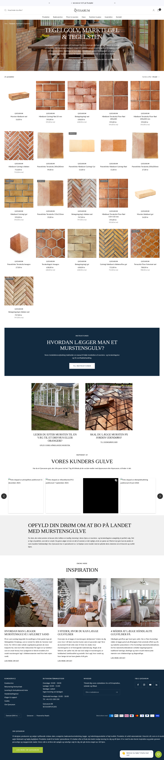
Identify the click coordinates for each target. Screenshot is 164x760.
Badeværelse (58, 17)
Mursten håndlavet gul (145, 214)
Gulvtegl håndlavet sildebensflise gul (113, 264)
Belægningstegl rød (82, 116)
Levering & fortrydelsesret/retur (16, 690)
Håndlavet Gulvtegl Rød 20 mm (50, 116)
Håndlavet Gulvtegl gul (18, 214)
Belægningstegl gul (82, 264)
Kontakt (119, 17)
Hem (6, 23)
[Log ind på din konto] (154, 10)
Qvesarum (19, 113)
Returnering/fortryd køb (13, 687)
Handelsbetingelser (11, 694)
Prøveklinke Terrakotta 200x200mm (145, 167)
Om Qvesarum (9, 704)
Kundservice (8, 683)
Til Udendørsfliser (109, 442)
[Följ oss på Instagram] (144, 685)
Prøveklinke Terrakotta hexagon (18, 264)
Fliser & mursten (72, 17)
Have (84, 17)
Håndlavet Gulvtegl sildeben (19, 167)
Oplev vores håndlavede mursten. (55, 445)
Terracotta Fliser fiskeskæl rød (145, 264)
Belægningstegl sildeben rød (82, 214)
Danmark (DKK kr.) (12, 715)
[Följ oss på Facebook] (138, 685)
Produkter (46, 17)
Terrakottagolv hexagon (50, 264)
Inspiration (108, 17)
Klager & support (10, 697)
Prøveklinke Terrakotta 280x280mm (50, 167)
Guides (7, 701)
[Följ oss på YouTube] (150, 685)
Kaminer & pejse (95, 17)
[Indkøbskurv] (158, 10)
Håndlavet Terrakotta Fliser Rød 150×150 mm (113, 215)
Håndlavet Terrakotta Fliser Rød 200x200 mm (145, 117)
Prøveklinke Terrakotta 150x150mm (50, 214)
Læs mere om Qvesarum (27, 750)
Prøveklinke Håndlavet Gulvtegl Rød (113, 167)
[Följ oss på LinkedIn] (156, 685)
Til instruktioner (82, 366)
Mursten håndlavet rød (19, 116)
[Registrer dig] (117, 692)
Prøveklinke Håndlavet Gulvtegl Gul (82, 167)
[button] (26, 495)
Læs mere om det (11, 661)
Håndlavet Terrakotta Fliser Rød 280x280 (113, 117)
